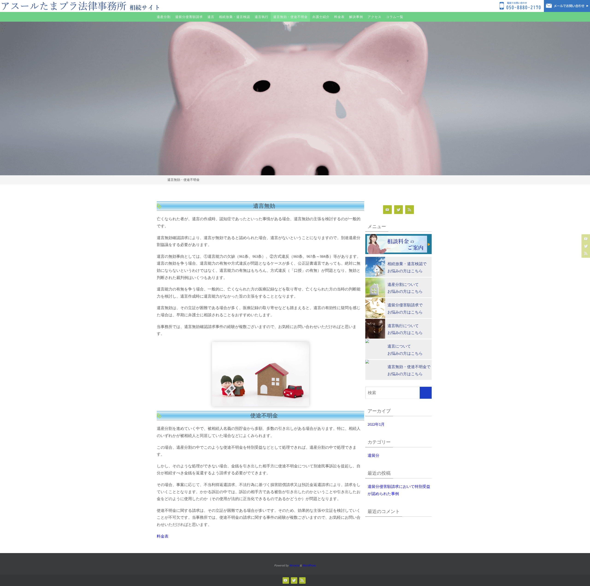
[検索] (426, 393)
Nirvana (294, 565)
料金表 (162, 536)
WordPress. (309, 565)
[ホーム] (160, 180)
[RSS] (585, 253)
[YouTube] (585, 238)
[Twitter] (585, 246)
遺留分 (373, 455)
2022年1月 (376, 424)
